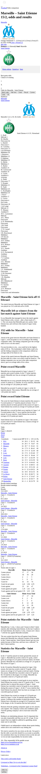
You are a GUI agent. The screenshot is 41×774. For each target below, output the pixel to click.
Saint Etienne (5, 48)
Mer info (4, 44)
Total (2, 437)
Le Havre (6, 474)
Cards (3, 94)
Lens (5, 458)
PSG (4, 441)
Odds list (4, 770)
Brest (5, 460)
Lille (4, 451)
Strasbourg (6, 455)
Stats (21, 69)
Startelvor (15, 69)
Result (26, 92)
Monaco (6, 446)
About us (4, 748)
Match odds (5, 92)
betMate (4, 772)
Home (3, 433)
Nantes (5, 469)
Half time (13, 92)
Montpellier (7, 481)
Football (4, 8)
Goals (20, 92)
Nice (4, 448)
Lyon (5, 453)
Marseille (4, 22)
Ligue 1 (17, 42)
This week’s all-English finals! (11, 759)
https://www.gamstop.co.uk (10, 744)
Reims (5, 476)
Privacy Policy (6, 751)
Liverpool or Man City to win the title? (13, 762)
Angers (5, 472)
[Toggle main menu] (2, 6)
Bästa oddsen (6, 69)
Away (3, 435)
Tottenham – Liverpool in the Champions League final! (19, 766)
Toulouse (6, 462)
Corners (32, 92)
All (8, 94)
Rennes (5, 467)
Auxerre (6, 465)
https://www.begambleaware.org (11, 742)
